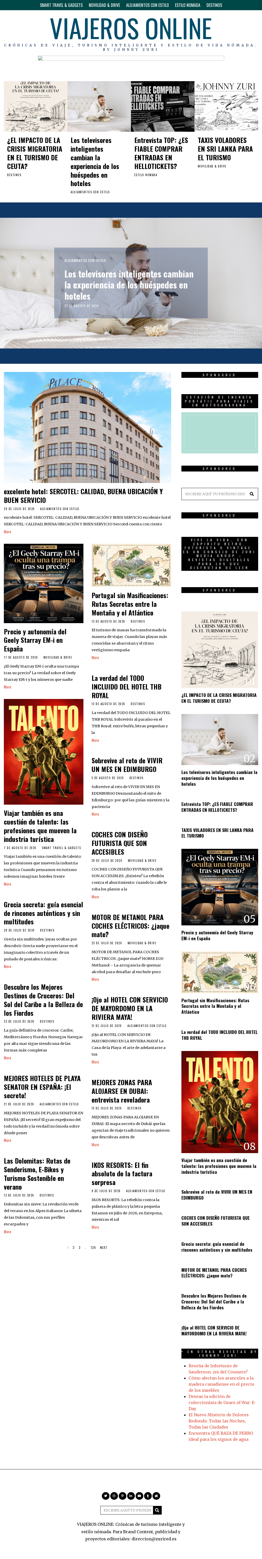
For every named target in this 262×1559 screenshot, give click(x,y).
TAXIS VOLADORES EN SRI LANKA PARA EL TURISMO (225, 148)
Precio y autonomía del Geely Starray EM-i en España (35, 640)
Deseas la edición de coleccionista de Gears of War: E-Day (222, 1402)
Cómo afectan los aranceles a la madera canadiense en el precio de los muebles (221, 1384)
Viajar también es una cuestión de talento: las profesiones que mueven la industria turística (40, 826)
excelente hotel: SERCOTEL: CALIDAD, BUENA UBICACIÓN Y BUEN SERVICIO (83, 495)
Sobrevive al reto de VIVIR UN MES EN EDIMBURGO (127, 764)
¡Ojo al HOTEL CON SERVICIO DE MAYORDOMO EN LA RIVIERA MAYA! (130, 1008)
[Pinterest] (225, 33)
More (7, 531)
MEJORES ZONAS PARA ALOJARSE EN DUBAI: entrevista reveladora (122, 1091)
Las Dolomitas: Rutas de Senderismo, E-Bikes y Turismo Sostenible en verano (37, 1173)
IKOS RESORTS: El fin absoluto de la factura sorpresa (122, 1173)
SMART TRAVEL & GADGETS (61, 5)
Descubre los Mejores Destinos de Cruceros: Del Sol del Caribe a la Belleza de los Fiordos (43, 1000)
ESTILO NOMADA (187, 5)
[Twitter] (209, 33)
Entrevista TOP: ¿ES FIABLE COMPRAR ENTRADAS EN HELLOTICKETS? (161, 153)
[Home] (254, 33)
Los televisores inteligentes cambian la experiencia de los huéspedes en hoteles (95, 161)
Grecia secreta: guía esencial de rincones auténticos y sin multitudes (43, 913)
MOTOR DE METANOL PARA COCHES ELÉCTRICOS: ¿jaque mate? (130, 925)
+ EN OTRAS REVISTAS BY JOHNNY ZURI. (219, 1353)
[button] (252, 494)
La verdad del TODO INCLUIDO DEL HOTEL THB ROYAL (126, 686)
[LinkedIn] (231, 33)
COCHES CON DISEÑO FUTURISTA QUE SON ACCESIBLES (120, 843)
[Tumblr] (247, 33)
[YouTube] (240, 33)
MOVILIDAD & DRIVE (104, 5)
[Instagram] (217, 33)
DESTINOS (214, 5)
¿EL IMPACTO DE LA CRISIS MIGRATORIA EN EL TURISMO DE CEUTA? (34, 153)
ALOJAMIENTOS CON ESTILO (147, 5)
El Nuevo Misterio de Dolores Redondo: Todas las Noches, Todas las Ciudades (219, 1421)
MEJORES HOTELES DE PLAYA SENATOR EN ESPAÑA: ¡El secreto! (42, 1087)
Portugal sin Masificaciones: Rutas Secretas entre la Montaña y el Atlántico (130, 604)
